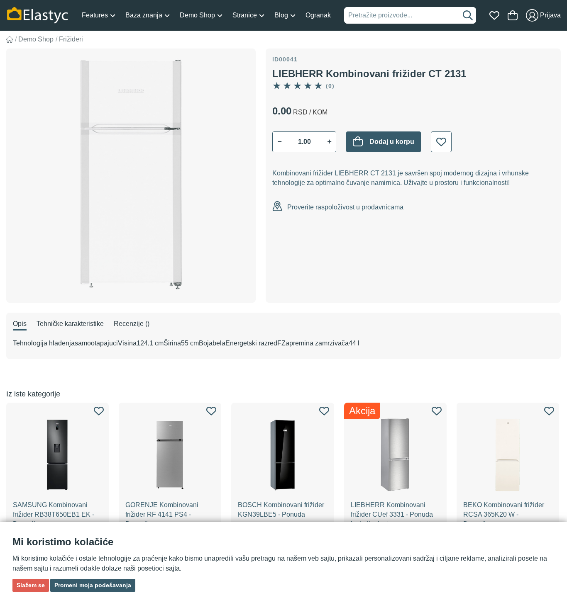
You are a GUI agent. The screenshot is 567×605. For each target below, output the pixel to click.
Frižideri (71, 39)
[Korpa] (513, 15)
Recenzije (131, 323)
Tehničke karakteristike (70, 323)
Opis (20, 323)
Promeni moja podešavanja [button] (92, 585)
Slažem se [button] (31, 585)
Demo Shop (36, 39)
